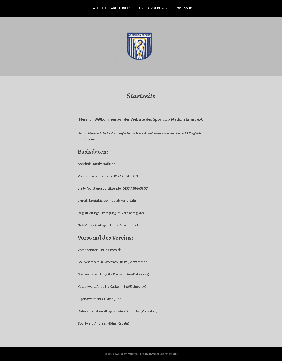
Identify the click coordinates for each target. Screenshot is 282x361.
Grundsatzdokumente (153, 8)
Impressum (184, 8)
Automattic (171, 353)
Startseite (98, 8)
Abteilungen (121, 8)
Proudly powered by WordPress (122, 353)
